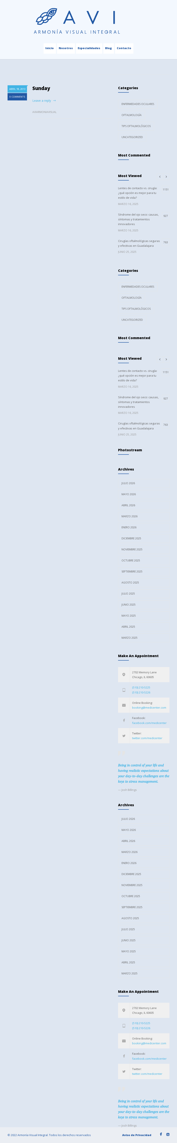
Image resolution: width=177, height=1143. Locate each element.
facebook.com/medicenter (149, 723)
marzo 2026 (129, 516)
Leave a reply (41, 100)
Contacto (124, 48)
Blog (108, 48)
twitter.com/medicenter (147, 738)
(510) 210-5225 (141, 687)
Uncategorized (132, 137)
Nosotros (66, 48)
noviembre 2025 (132, 549)
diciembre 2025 (131, 538)
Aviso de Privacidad (136, 1135)
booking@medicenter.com (149, 707)
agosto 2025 (130, 582)
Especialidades (89, 48)
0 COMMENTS (17, 96)
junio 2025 (129, 604)
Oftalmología (132, 115)
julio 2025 (128, 593)
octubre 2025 (131, 560)
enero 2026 (129, 527)
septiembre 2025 (132, 571)
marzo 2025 (129, 638)
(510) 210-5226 (141, 692)
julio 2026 (128, 483)
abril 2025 (128, 627)
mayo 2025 (129, 615)
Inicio (49, 48)
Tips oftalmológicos (136, 126)
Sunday (41, 88)
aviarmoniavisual (44, 112)
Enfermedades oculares (138, 104)
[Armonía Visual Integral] (88, 22)
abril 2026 (128, 505)
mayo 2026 (129, 494)
